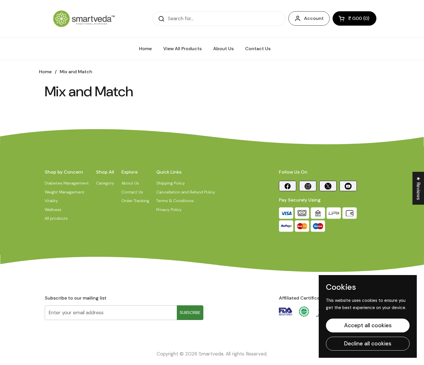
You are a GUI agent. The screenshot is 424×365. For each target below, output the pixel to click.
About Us (130, 183)
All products (56, 218)
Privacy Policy (169, 209)
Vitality (51, 200)
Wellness (53, 209)
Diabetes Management (67, 183)
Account (314, 18)
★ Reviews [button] (418, 188)
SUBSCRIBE (190, 312)
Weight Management (65, 192)
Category (105, 183)
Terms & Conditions (175, 200)
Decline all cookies (367, 343)
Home (45, 72)
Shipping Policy (170, 183)
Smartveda (211, 354)
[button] (354, 18)
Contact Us (132, 192)
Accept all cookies (368, 325)
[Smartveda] (84, 19)
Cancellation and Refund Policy (185, 192)
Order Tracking (135, 200)
